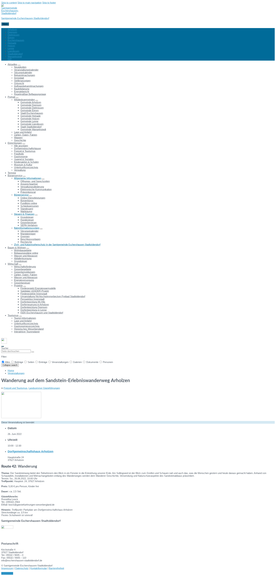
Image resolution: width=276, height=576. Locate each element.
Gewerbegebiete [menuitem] (22, 269)
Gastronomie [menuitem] (21, 156)
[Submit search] (32, 351)
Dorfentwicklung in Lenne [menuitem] (33, 310)
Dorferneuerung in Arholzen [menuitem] (34, 304)
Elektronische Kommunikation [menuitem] (36, 189)
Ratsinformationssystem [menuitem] (26, 228)
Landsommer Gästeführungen (44, 388)
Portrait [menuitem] (11, 97)
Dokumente (92, 362)
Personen (107, 362)
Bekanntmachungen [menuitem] (24, 75)
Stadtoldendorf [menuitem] (15, 53)
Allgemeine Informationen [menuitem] (27, 178)
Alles (7, 362)
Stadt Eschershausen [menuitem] (31, 113)
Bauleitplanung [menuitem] (21, 88)
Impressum (7, 568)
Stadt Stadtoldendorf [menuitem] (31, 126)
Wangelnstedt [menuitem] (15, 56)
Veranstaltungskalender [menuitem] (26, 69)
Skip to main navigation (29, 2)
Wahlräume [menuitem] (26, 211)
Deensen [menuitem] (12, 32)
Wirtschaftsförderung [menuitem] (25, 266)
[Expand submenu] (19, 65)
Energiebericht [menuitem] (21, 91)
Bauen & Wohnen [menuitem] (17, 247)
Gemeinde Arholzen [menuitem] (30, 102)
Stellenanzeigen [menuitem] (22, 80)
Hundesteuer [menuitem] (27, 219)
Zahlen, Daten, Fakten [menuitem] (25, 134)
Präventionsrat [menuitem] (28, 192)
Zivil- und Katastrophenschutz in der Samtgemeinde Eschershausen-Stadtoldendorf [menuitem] (57, 245)
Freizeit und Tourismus (15, 388)
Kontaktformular (38, 568)
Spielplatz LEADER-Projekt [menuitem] (34, 291)
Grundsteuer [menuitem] (27, 217)
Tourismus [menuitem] (13, 315)
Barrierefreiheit (56, 568)
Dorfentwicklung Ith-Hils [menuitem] (32, 301)
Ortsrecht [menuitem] (19, 83)
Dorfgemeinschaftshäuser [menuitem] (27, 148)
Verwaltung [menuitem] (20, 170)
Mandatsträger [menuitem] (28, 233)
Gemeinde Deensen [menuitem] (30, 105)
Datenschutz (21, 568)
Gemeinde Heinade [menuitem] (30, 115)
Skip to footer (49, 2)
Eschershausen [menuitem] (16, 40)
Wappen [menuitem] (18, 137)
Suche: (5, 348)
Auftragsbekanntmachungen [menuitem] (28, 86)
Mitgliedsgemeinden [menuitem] (24, 99)
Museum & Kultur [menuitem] (23, 164)
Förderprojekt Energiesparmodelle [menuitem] (38, 288)
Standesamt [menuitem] (26, 208)
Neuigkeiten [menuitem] (20, 67)
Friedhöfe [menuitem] (19, 153)
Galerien (77, 362)
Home (11, 370)
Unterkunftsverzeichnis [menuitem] (26, 167)
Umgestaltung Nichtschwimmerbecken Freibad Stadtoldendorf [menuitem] (52, 296)
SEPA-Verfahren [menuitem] (29, 225)
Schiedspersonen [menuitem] (29, 206)
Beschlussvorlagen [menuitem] (30, 239)
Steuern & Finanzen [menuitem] (24, 214)
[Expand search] (2, 346)
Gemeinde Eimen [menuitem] (29, 110)
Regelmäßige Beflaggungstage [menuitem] (30, 94)
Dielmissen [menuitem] (13, 34)
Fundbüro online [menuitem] (28, 203)
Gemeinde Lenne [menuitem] (29, 121)
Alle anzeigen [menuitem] (21, 145)
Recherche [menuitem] (26, 241)
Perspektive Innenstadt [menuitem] (32, 299)
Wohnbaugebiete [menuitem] (22, 250)
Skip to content (9, 2)
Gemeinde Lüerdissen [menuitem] (31, 124)
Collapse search (10, 365)
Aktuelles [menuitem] (12, 64)
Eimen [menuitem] (11, 37)
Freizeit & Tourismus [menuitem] (24, 151)
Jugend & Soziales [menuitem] (24, 159)
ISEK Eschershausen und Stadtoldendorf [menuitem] (41, 312)
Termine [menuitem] (12, 172)
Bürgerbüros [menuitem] (26, 200)
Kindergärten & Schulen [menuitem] (26, 162)
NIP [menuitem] (10, 59)
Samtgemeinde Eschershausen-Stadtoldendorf (25, 18)
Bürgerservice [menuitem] (15, 175)
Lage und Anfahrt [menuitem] (23, 132)
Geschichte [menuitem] (20, 140)
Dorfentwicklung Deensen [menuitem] (33, 307)
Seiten (31, 362)
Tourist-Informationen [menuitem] (25, 318)
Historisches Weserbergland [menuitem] (29, 329)
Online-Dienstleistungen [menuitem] (32, 197)
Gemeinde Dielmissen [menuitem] (32, 107)
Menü (5, 24)
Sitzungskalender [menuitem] (23, 72)
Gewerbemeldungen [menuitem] (24, 272)
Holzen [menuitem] (11, 45)
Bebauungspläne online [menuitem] (26, 253)
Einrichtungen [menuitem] (15, 143)
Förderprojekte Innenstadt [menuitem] (33, 293)
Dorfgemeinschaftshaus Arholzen (30, 451)
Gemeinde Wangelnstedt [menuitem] (33, 129)
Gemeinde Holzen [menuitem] (29, 118)
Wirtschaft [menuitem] (13, 263)
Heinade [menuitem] (12, 43)
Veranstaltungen (60, 362)
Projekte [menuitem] (18, 285)
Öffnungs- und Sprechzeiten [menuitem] (35, 181)
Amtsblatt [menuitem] (19, 78)
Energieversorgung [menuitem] (24, 280)
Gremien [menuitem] (25, 236)
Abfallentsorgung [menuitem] (22, 258)
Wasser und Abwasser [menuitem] (26, 255)
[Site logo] (10, 13)
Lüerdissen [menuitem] (13, 51)
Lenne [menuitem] (11, 48)
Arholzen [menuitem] (12, 29)
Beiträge (19, 362)
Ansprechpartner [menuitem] (29, 184)
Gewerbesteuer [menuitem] (28, 222)
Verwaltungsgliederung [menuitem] (32, 186)
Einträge (43, 362)
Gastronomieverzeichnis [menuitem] (27, 326)
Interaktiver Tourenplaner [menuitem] (27, 331)
